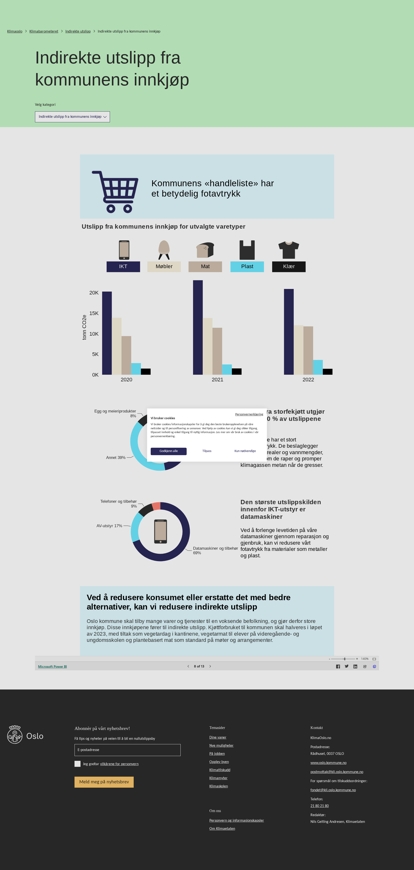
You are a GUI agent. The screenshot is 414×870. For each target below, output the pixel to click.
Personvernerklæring (249, 414)
